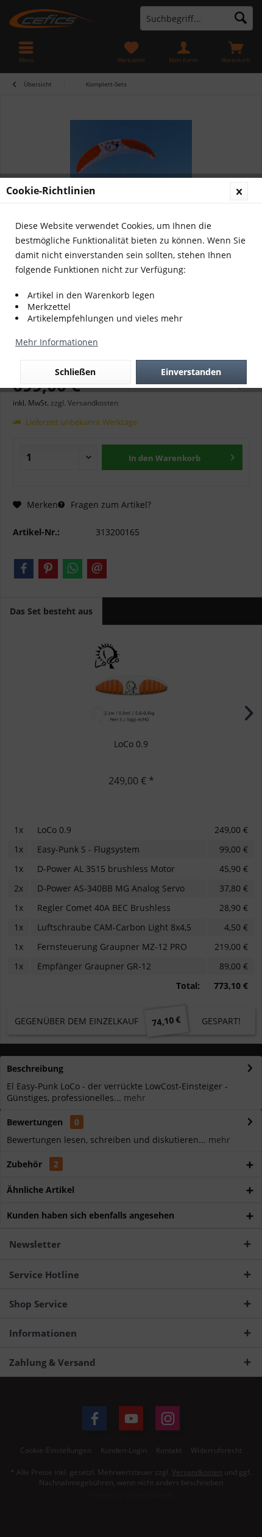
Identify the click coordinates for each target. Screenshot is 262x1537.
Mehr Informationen (56, 342)
